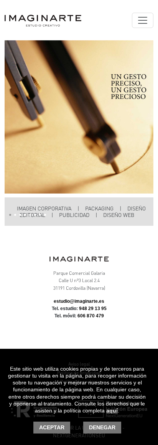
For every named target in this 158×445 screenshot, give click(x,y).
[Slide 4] (25, 215)
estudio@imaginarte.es (79, 301)
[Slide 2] (15, 215)
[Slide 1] (10, 215)
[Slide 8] (45, 215)
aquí (112, 410)
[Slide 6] (35, 215)
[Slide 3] (20, 215)
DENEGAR (102, 427)
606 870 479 (90, 316)
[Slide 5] (30, 215)
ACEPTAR (51, 427)
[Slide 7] (40, 215)
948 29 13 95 (93, 308)
